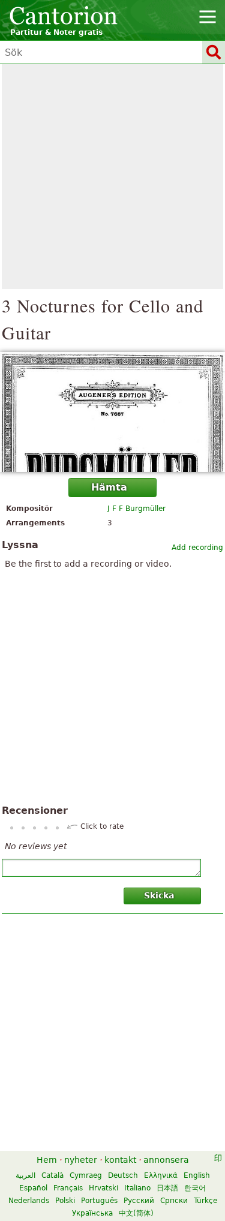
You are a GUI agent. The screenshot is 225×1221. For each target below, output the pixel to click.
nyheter (80, 1160)
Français (68, 1188)
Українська (92, 1213)
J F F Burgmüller (136, 508)
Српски (174, 1200)
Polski (65, 1200)
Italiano (137, 1188)
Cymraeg (86, 1175)
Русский (139, 1200)
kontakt (120, 1160)
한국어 (195, 1188)
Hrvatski (103, 1188)
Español (33, 1188)
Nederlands (28, 1200)
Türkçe (205, 1200)
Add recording (197, 547)
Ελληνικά (161, 1175)
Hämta (109, 487)
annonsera (166, 1160)
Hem (47, 1160)
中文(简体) (136, 1213)
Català (52, 1175)
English (197, 1175)
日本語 (167, 1188)
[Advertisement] (112, 176)
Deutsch (123, 1175)
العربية (25, 1175)
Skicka (159, 895)
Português (99, 1200)
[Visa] (112, 412)
